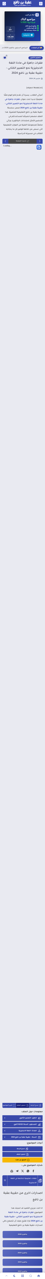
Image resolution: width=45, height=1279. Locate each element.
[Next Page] (5, 141)
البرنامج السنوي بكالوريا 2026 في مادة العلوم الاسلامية (14, 48)
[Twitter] (22, 1171)
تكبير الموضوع (7, 1105)
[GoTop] (6, 1275)
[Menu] (22, 1275)
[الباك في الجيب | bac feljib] (39, 147)
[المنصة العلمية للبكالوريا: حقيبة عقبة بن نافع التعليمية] (22, 4)
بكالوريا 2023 (22, 1262)
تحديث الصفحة (21, 141)
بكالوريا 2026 (22, 1234)
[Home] (39, 1275)
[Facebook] (33, 1171)
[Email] (11, 1171)
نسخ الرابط (34, 1105)
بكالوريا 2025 (22, 1244)
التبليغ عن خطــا (20, 1160)
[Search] (31, 1275)
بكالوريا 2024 (22, 1253)
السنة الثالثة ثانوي (25, 1124)
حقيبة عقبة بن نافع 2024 (24, 1137)
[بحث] (4, 3)
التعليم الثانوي (35, 58)
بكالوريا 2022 (22, 1271)
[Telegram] (17, 1171)
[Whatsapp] (28, 1171)
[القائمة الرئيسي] (41, 3)
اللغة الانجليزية (28, 1131)
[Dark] (14, 1275)
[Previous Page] (40, 141)
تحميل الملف (21, 1105)
